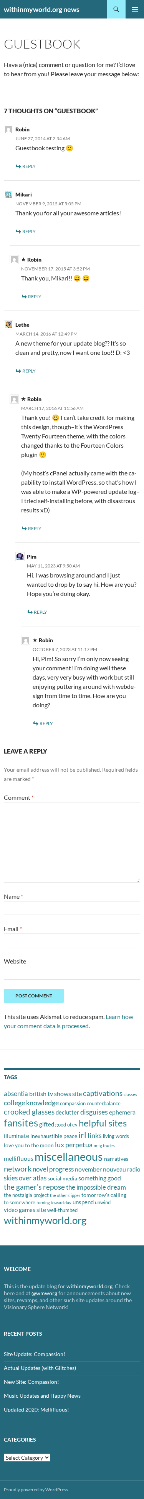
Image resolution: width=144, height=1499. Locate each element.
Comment (19, 797)
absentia (16, 1093)
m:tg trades (104, 1145)
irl (82, 1135)
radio (133, 1169)
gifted (46, 1124)
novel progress (53, 1169)
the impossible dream (96, 1187)
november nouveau (100, 1169)
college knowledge (31, 1102)
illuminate (16, 1135)
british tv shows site (55, 1093)
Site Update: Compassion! (34, 1354)
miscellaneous (69, 1156)
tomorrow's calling (103, 1195)
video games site (25, 1209)
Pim (31, 556)
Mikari (23, 194)
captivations (102, 1093)
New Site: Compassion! (31, 1381)
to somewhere (19, 1202)
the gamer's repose (34, 1186)
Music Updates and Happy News (42, 1395)
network (17, 1168)
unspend (83, 1202)
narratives (116, 1158)
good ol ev (66, 1124)
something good (99, 1178)
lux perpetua (74, 1144)
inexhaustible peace (53, 1136)
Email (13, 928)
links (95, 1135)
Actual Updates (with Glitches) (40, 1368)
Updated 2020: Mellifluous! (36, 1409)
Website (15, 961)
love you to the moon (29, 1145)
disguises (94, 1112)
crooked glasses (29, 1111)
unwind (103, 1202)
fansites (21, 1122)
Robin (22, 129)
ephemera (122, 1112)
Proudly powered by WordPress (36, 1489)
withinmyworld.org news (41, 9)
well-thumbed (62, 1210)
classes (130, 1094)
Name (13, 896)
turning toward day (53, 1202)
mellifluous (18, 1158)
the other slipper (65, 1195)
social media (62, 1178)
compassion (73, 1103)
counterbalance (104, 1103)
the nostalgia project (26, 1195)
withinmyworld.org (45, 1220)
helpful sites (103, 1122)
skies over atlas (25, 1178)
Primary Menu (135, 9)
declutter (67, 1112)
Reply (29, 166)
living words (116, 1136)
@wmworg (44, 1293)
